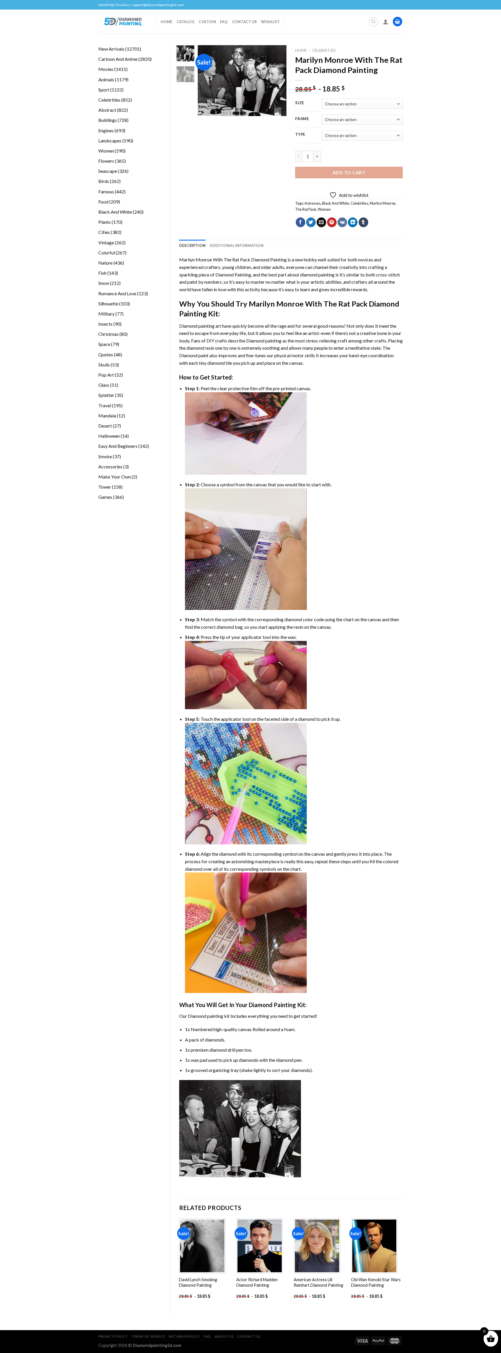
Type (300, 135)
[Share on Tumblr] (363, 222)
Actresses (312, 203)
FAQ (224, 21)
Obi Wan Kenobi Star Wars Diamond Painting (376, 1282)
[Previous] (207, 81)
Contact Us (244, 21)
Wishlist (270, 21)
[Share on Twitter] (311, 222)
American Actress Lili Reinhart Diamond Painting (318, 1282)
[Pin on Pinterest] (332, 222)
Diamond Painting (233, 274)
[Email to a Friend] (321, 222)
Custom (207, 21)
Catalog (186, 21)
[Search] (373, 21)
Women (324, 209)
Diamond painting (264, 340)
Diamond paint (193, 355)
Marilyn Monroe (382, 203)
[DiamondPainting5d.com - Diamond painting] (122, 21)
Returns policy (184, 1336)
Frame (302, 119)
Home (167, 21)
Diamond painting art (200, 326)
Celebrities (324, 50)
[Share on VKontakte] (342, 222)
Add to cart (349, 172)
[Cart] (397, 21)
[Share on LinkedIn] (352, 222)
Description (192, 245)
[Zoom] (205, 109)
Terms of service (148, 1336)
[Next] (277, 81)
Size (299, 103)
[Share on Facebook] (300, 222)
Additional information (237, 245)
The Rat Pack (305, 209)
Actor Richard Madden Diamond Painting (257, 1282)
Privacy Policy (113, 1336)
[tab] (192, 245)
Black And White (335, 203)
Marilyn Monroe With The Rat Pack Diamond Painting (233, 259)
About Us (224, 1336)
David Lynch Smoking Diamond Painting (198, 1282)
